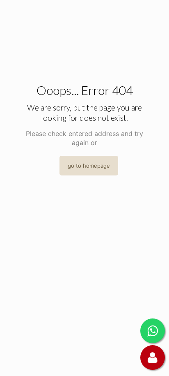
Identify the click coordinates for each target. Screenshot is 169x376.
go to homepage (89, 165)
